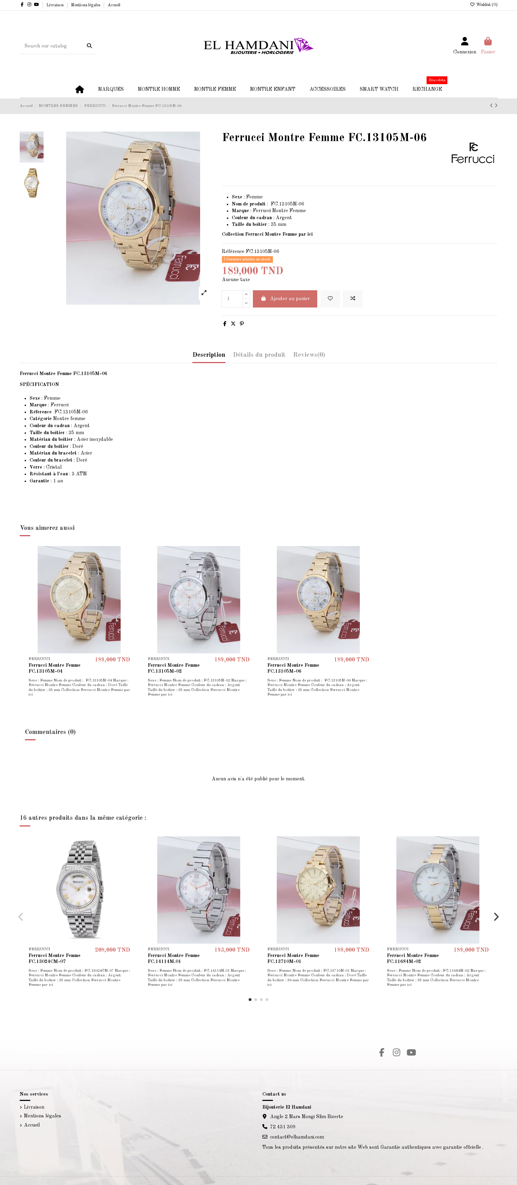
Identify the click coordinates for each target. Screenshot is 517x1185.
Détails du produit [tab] (259, 355)
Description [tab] (208, 355)
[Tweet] (233, 324)
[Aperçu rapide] (128, 581)
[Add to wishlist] (330, 299)
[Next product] (496, 105)
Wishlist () (486, 5)
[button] (250, 999)
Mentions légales (86, 5)
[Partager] (224, 324)
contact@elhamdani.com (297, 1137)
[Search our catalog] (89, 46)
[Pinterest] (242, 324)
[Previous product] (492, 105)
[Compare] (128, 569)
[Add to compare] (353, 299)
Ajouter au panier (290, 298)
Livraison (55, 5)
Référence (233, 251)
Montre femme (57, 418)
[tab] (309, 357)
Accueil (114, 5)
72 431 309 (282, 1126)
